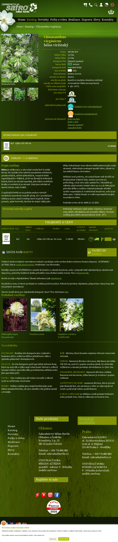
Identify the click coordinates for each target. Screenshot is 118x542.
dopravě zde (82, 273)
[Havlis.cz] (19, 8)
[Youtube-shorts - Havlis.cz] (37, 496)
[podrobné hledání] (85, 5)
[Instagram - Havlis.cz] (50, 496)
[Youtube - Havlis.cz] (44, 496)
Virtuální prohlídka (87, 420)
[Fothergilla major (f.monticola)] (15, 314)
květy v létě (73, 122)
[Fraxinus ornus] (43, 314)
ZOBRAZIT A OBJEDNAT (24, 158)
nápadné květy (75, 127)
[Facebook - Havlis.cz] (57, 496)
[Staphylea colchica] (71, 314)
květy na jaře (74, 119)
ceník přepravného (25, 264)
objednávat (56, 278)
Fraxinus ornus (37, 334)
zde (66, 292)
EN (112, 4)
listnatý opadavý (75, 125)
